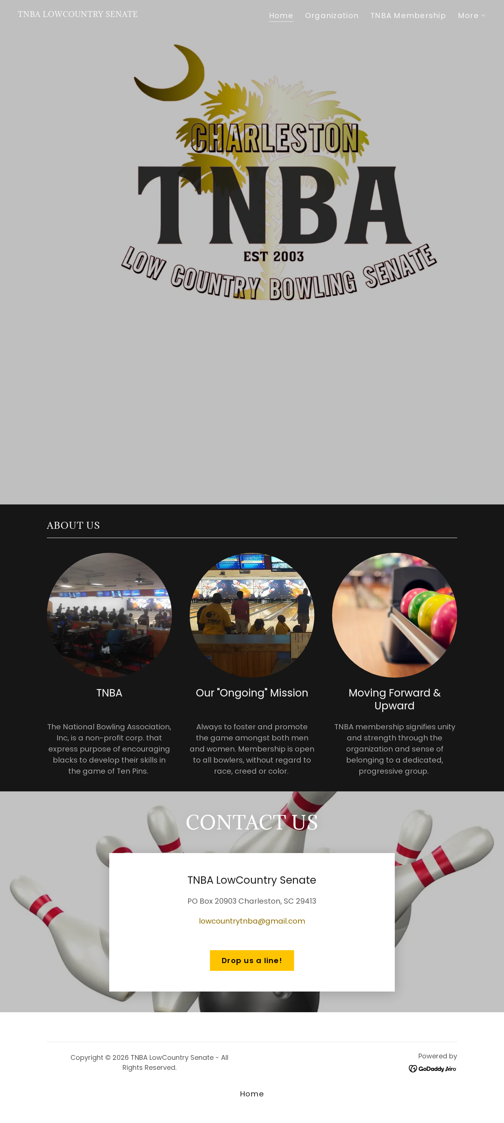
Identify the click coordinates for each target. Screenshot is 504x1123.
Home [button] (252, 1094)
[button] (472, 15)
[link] (78, 14)
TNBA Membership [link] (408, 15)
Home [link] (281, 16)
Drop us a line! (252, 960)
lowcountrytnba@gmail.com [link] (252, 921)
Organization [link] (332, 15)
